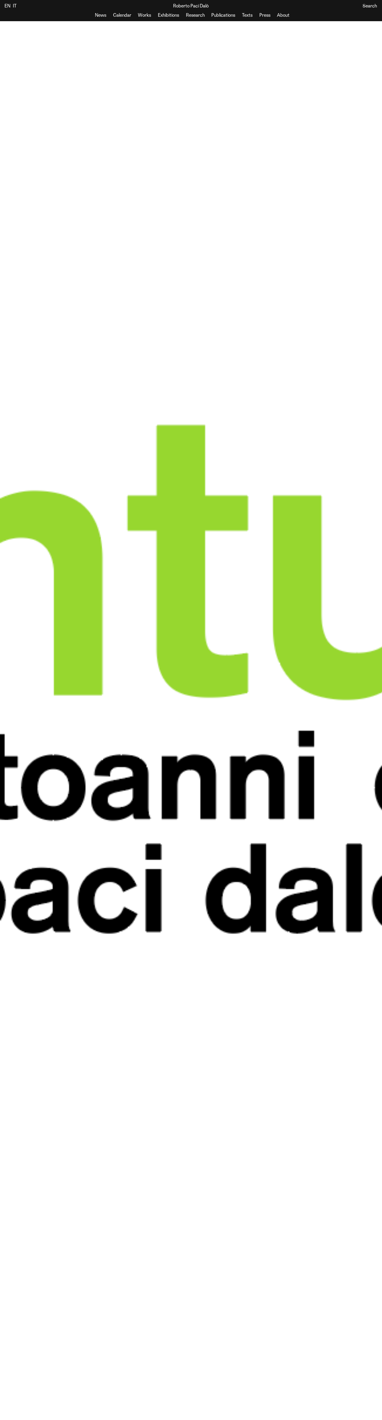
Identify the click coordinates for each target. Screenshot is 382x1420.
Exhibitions (168, 15)
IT (14, 6)
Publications (223, 15)
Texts (247, 15)
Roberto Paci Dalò (191, 6)
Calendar (122, 15)
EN (7, 6)
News (100, 15)
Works (144, 15)
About (283, 15)
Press (264, 15)
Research (195, 15)
